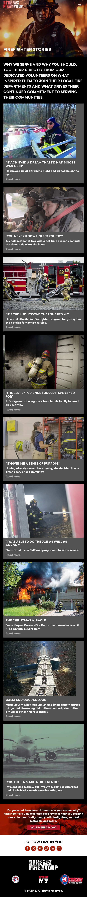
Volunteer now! (43, 827)
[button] (79, 4)
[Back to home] (13, 4)
